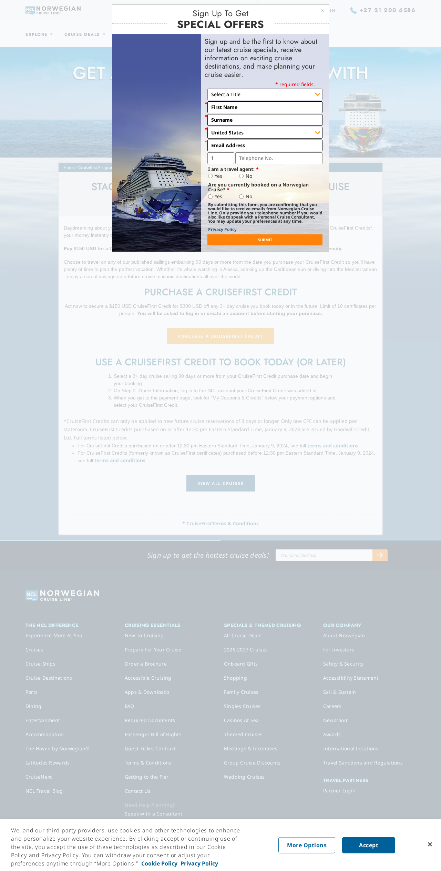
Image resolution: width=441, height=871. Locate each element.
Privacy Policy (222, 229)
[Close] (430, 844)
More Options (307, 845)
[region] (220, 845)
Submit (265, 239)
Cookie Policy (159, 863)
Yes (218, 176)
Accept (368, 845)
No (249, 176)
